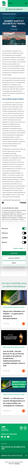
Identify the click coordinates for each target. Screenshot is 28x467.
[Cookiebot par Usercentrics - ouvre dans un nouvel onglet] (20, 203)
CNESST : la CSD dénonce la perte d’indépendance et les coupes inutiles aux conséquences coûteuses (14, 402)
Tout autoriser (14, 253)
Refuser (14, 263)
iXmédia (17, 463)
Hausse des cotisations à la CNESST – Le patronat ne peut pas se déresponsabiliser (14, 314)
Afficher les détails (18, 248)
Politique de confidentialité (9, 434)
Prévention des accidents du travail (14, 17)
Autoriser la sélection (14, 258)
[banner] (4, 3)
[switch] (24, 233)
